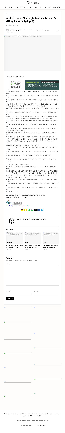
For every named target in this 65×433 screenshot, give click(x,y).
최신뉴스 (11, 7)
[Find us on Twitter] (31, 429)
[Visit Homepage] (32, 2)
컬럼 (31, 415)
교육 (51, 413)
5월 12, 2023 (39, 30)
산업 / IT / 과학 (56, 7)
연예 (49, 7)
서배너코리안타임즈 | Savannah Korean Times (22, 30)
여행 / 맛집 (26, 415)
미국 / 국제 (22, 7)
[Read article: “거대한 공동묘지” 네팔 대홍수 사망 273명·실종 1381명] (51, 238)
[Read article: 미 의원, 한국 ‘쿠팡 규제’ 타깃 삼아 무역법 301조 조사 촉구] (14, 238)
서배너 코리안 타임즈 (27, 425)
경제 (36, 7)
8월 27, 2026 (9, 249)
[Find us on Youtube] (33, 429)
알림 (34, 415)
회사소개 (39, 415)
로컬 (16, 7)
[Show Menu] (4, 2)
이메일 (8, 291)
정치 (40, 7)
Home (7, 14)
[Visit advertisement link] (34, 85)
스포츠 (54, 413)
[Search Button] (60, 2)
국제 (27, 242)
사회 (45, 7)
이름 (8, 284)
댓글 (8, 264)
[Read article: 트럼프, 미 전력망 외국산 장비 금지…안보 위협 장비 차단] (33, 238)
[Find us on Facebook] (28, 429)
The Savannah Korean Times (39, 425)
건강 (59, 413)
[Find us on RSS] (35, 429)
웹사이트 (36, 291)
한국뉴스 (30, 7)
